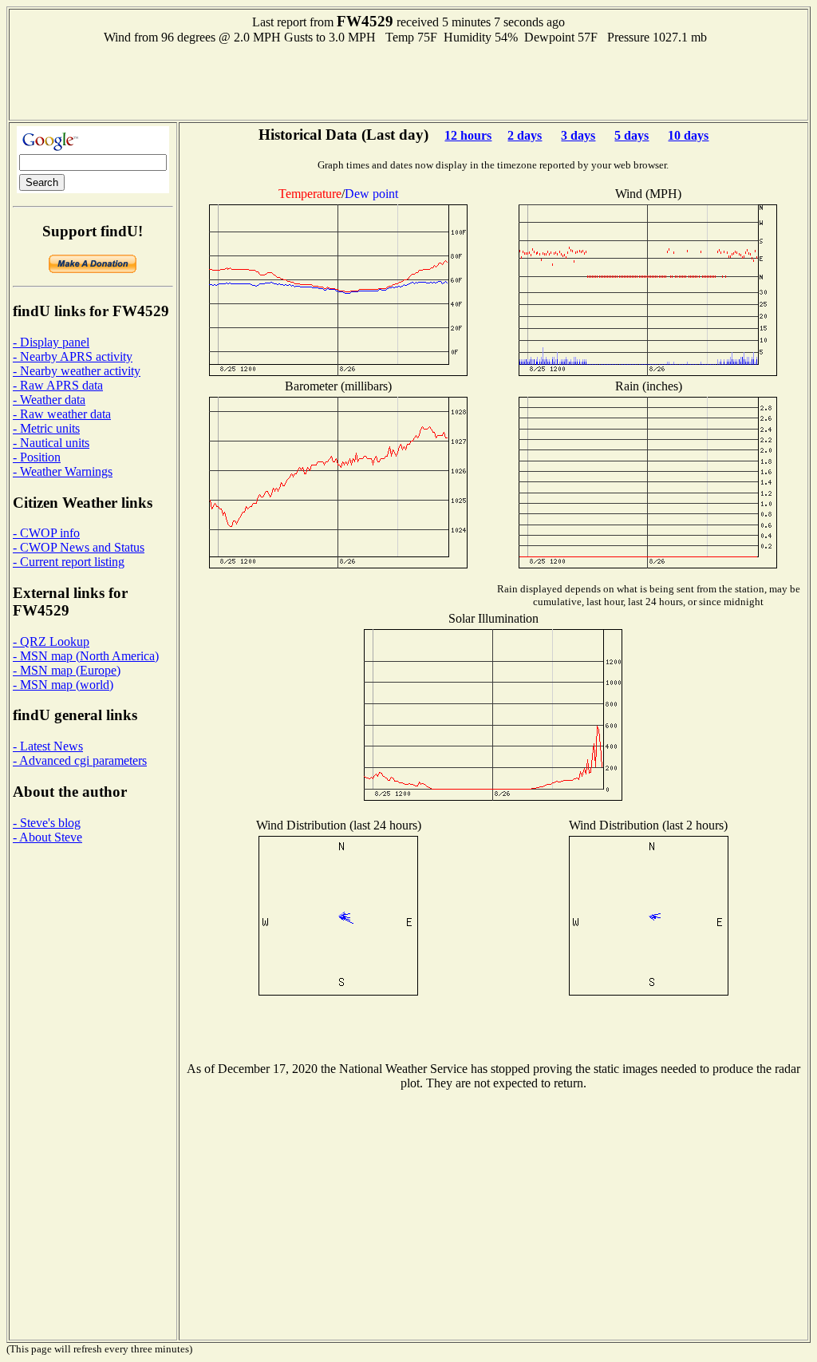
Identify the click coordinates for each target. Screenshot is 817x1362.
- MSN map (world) (63, 684)
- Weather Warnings (62, 471)
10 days (688, 135)
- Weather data (49, 399)
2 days (524, 135)
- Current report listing (68, 561)
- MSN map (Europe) (66, 670)
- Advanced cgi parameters (80, 760)
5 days (631, 135)
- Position (37, 457)
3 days (578, 135)
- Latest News (48, 746)
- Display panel (51, 342)
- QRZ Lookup (51, 641)
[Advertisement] (408, 81)
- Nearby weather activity (76, 371)
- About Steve (47, 837)
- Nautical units (51, 442)
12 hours (467, 135)
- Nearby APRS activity (72, 356)
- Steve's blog (47, 822)
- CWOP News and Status (78, 547)
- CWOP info (46, 533)
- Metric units (46, 428)
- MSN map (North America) (86, 656)
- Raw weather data (62, 414)
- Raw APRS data (58, 385)
